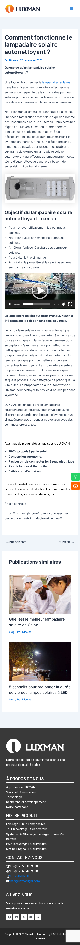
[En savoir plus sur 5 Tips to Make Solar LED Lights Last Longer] (40, 661)
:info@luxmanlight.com (24, 881)
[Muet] (64, 304)
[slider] (36, 304)
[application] (40, 291)
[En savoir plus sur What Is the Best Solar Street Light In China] (40, 594)
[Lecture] (10, 304)
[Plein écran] (70, 304)
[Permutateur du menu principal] (71, 8)
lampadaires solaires (56, 82)
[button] (40, 290)
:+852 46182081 (20, 876)
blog (12, 632)
